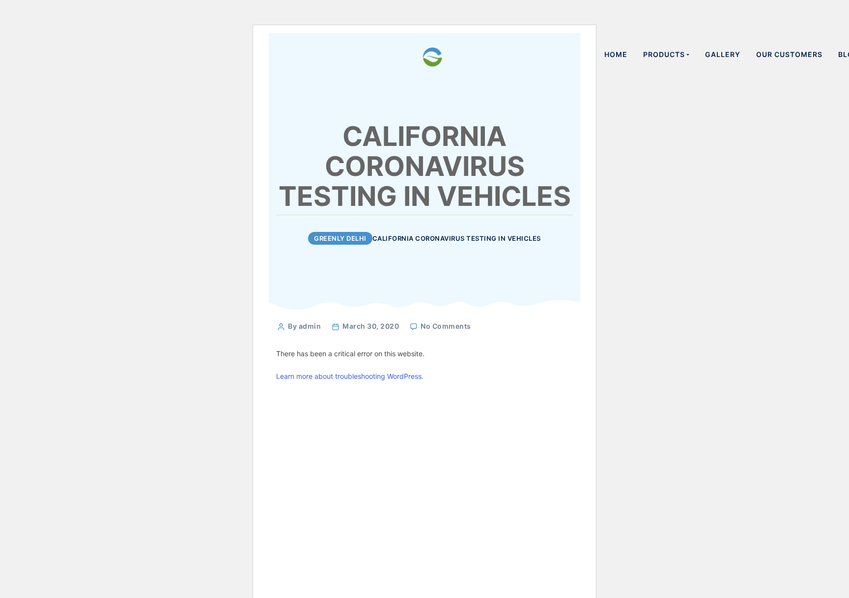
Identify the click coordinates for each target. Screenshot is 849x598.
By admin (304, 326)
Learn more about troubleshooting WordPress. (350, 376)
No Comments (446, 326)
